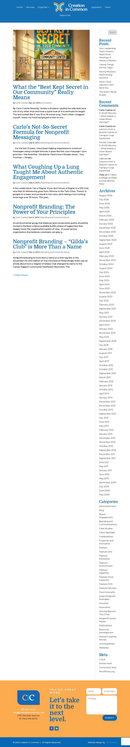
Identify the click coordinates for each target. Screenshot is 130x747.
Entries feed (105, 663)
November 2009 (107, 482)
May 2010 (104, 478)
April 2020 (104, 325)
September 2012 (107, 450)
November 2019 (107, 333)
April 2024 (104, 284)
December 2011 (107, 454)
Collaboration (106, 536)
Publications (105, 625)
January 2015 (105, 385)
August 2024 (105, 268)
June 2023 (104, 288)
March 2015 (105, 377)
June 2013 (104, 422)
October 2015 (106, 369)
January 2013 (105, 434)
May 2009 (104, 494)
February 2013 (106, 430)
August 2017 (105, 353)
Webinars (104, 648)
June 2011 (104, 462)
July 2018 (103, 345)
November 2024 (107, 260)
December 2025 (107, 228)
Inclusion (103, 603)
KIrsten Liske (106, 142)
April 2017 (104, 361)
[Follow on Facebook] (52, 728)
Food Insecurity (107, 592)
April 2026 (104, 211)
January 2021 (105, 317)
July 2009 (104, 486)
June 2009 (104, 490)
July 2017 (103, 357)
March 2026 (105, 216)
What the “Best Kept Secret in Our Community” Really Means (50, 92)
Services (30, 7)
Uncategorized (107, 644)
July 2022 (104, 300)
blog (101, 510)
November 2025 (107, 232)
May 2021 (104, 313)
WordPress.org (107, 671)
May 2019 (104, 337)
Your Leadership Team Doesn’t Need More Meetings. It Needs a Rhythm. (108, 54)
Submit (109, 718)
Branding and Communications (55, 143)
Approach (97, 7)
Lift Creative (111, 742)
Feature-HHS (105, 584)
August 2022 (105, 296)
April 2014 (104, 393)
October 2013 (106, 410)
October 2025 (106, 236)
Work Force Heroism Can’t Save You (106, 85)
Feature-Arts (105, 552)
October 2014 (106, 389)
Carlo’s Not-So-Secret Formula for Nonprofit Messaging (41, 132)
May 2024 (104, 280)
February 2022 (106, 304)
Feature (103, 548)
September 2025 (107, 240)
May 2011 (103, 466)
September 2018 (107, 341)
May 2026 (104, 207)
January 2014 (105, 397)
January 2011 (105, 470)
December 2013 (107, 401)
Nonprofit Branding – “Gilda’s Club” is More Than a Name (50, 244)
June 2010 (104, 474)
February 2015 (106, 381)
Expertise (42, 7)
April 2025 (104, 252)
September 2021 (107, 308)
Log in (102, 659)
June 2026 (104, 203)
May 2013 (104, 426)
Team (108, 7)
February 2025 (106, 256)
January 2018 (105, 349)
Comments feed (107, 667)
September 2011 (107, 458)
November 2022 (107, 292)
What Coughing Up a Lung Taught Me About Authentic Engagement (48, 172)
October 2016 (106, 365)
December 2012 (107, 438)
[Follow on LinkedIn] (57, 728)
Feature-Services (107, 588)
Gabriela (103, 158)
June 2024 (104, 276)
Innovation (47, 103)
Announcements (107, 506)
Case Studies (106, 528)
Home (20, 7)
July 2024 (104, 272)
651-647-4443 (28, 709)
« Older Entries (20, 275)
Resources (65, 16)
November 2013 (107, 406)
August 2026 (105, 195)
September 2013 (107, 414)
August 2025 (105, 244)
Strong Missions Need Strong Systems (107, 74)
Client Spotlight (107, 532)
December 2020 (107, 321)
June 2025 (104, 248)
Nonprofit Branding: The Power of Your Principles (44, 209)
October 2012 (106, 446)
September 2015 (107, 373)
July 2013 (103, 418)
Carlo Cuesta (21, 103)
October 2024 (106, 264)
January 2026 (106, 224)
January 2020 (106, 329)
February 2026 (106, 220)
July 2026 (104, 199)
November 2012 (107, 442)
